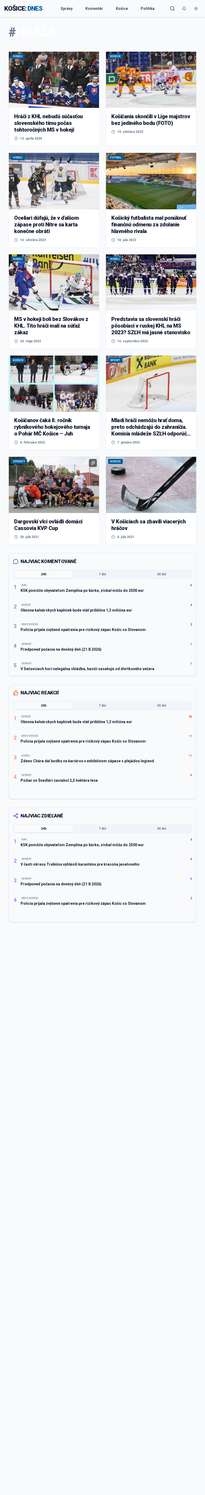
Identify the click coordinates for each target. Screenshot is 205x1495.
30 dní (161, 574)
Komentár (94, 8)
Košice (122, 8)
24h (43, 574)
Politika (148, 8)
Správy (67, 8)
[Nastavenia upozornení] (184, 8)
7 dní (102, 574)
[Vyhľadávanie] (172, 8)
